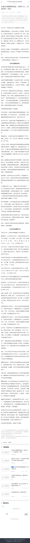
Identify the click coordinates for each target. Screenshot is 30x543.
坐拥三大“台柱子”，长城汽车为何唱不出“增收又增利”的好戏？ (20, 459)
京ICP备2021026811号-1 (17, 541)
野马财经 (12, 496)
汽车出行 (19, 12)
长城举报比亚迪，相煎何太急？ (19, 492)
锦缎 (12, 479)
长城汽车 (5, 442)
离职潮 (9, 442)
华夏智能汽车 (13, 454)
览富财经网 (13, 462)
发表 (26, 514)
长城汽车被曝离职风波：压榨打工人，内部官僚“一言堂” (19, 451)
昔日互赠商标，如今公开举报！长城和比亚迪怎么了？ (19, 484)
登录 (14, 508)
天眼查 (12, 488)
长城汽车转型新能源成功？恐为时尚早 (20, 468)
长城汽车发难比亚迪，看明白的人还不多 (19, 476)
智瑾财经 (12, 471)
